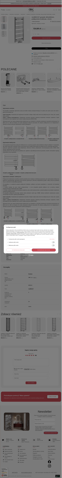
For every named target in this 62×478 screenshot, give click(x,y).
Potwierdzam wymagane (18, 250)
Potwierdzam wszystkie (43, 250)
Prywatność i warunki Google (11, 233)
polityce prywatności (20, 232)
